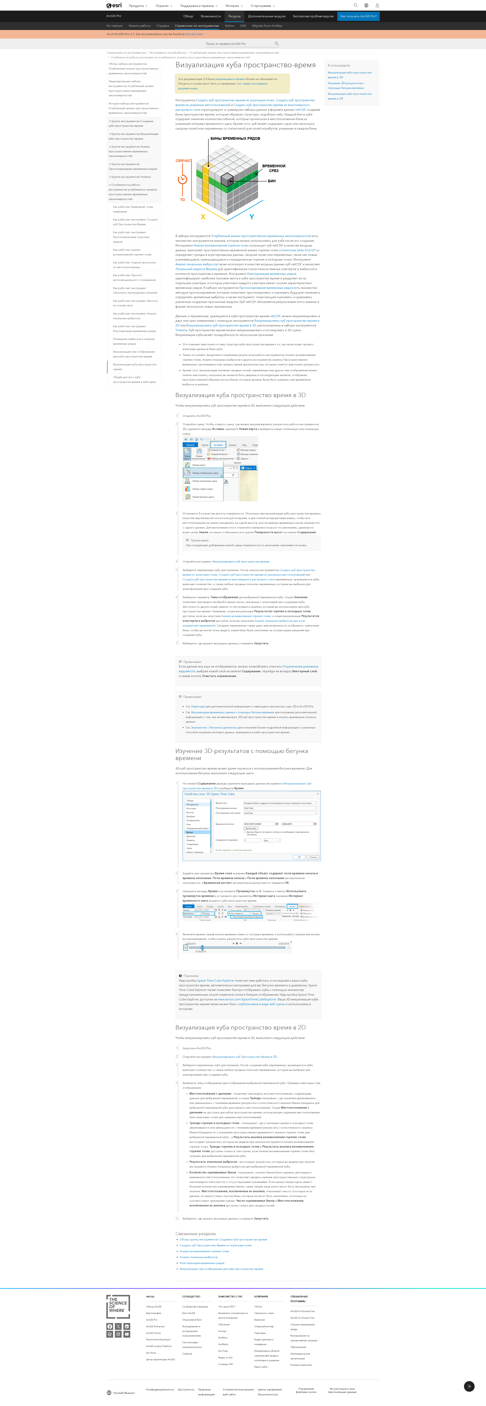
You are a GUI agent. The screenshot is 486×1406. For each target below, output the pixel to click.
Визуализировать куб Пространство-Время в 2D (245, 1056)
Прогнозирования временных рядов (266, 288)
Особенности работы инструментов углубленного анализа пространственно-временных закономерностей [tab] (133, 192)
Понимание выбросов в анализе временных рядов (134, 341)
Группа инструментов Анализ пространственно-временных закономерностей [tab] (129, 151)
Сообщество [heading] (191, 1296)
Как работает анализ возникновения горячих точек (132, 252)
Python (229, 26)
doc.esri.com (194, 34)
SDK (243, 26)
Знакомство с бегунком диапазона (214, 727)
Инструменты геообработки (168, 52)
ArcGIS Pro (113, 16)
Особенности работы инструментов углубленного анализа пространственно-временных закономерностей (180, 57)
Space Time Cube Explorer (215, 980)
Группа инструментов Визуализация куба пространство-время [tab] (133, 136)
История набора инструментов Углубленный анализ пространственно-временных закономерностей (134, 108)
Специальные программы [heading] (299, 1299)
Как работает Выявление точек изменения (133, 209)
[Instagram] (118, 1334)
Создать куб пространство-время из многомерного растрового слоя (229, 579)
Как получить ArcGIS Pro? (358, 16)
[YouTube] (126, 1334)
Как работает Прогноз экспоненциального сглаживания (134, 278)
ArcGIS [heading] (150, 1296)
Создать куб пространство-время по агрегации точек (235, 100)
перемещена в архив (229, 79)
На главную (114, 26)
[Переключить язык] (366, 5)
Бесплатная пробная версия (313, 16)
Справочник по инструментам (197, 26)
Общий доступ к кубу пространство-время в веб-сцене (134, 380)
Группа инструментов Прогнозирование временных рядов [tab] (133, 166)
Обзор (188, 16)
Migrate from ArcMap (267, 26)
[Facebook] (109, 1326)
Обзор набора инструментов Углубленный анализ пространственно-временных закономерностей (134, 68)
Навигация (198, 706)
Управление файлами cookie (306, 1390)
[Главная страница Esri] (114, 5)
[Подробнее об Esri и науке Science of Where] (118, 1307)
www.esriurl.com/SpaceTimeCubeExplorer (247, 999)
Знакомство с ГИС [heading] (230, 1296)
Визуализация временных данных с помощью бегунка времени (232, 712)
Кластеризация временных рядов (271, 274)
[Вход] (377, 5)
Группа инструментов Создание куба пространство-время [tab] (131, 123)
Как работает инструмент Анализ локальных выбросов (134, 316)
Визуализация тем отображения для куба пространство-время (134, 354)
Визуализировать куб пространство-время (241, 561)
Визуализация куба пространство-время (135, 367)
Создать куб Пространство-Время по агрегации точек (216, 1245)
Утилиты (181, 330)
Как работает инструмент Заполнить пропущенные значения (135, 291)
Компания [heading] (261, 1296)
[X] (118, 1326)
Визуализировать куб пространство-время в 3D (221, 325)
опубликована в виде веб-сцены (261, 1004)
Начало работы (140, 26)
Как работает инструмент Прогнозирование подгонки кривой (131, 237)
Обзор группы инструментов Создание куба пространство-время (223, 1239)
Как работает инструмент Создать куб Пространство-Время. (135, 222)
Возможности (211, 16)
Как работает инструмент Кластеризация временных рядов (134, 329)
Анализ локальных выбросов (196, 264)
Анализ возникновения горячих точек (221, 245)
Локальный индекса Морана (196, 269)
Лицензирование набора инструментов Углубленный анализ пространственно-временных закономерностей (131, 88)
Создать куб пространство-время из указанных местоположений (262, 574)
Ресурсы (234, 16)
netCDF (300, 109)
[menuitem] (161, 1306)
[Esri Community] (109, 1334)
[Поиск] (355, 5)
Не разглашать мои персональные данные (342, 1390)
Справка (163, 26)
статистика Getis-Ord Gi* (298, 250)
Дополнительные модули (267, 16)
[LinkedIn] (126, 1326)
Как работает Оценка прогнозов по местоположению (134, 265)
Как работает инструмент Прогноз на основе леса (135, 303)
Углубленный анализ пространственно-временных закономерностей (234, 52)
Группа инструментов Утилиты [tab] (131, 177)
